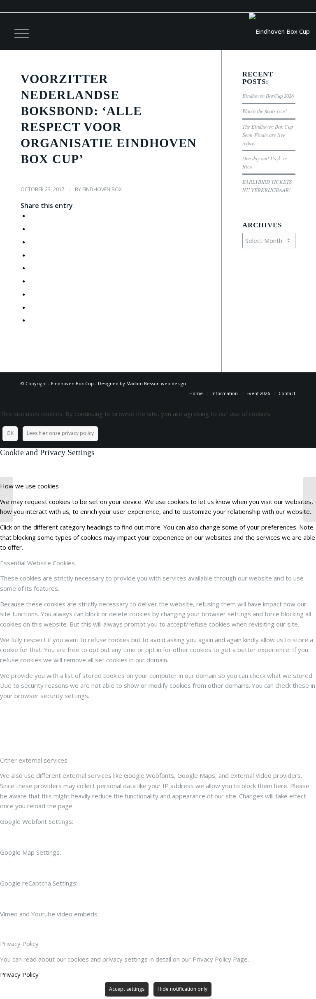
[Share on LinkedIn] (32, 268)
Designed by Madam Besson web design (142, 383)
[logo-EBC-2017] (279, 31)
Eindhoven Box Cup (72, 383)
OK (10, 433)
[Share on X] (32, 228)
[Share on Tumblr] (32, 281)
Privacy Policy (19, 974)
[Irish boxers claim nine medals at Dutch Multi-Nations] (6, 499)
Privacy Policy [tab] (19, 943)
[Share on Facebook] (32, 215)
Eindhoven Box (102, 189)
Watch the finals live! (264, 110)
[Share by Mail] (32, 320)
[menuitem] (17, 31)
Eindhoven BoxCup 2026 (268, 95)
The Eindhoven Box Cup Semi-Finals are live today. (267, 134)
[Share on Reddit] (32, 307)
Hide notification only (182, 988)
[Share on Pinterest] (32, 255)
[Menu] (17, 31)
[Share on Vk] (32, 294)
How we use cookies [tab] (29, 486)
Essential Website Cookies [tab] (37, 563)
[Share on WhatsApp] (32, 242)
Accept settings (126, 988)
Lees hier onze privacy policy (60, 433)
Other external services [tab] (33, 760)
